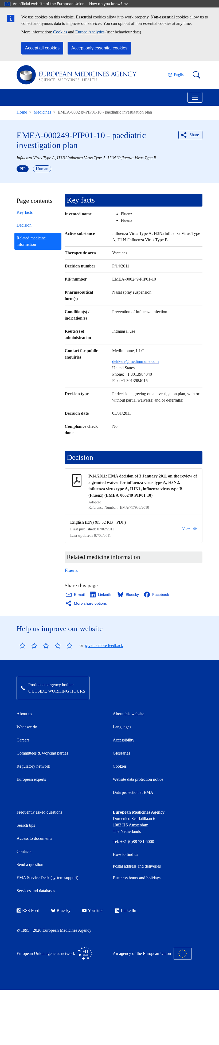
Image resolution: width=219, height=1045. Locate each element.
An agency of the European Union (142, 953)
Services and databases (36, 890)
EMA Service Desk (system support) (47, 877)
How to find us (125, 854)
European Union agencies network (46, 953)
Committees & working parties (42, 753)
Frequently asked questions (39, 812)
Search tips (26, 825)
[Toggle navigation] (194, 97)
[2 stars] (28, 645)
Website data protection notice (138, 779)
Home (22, 112)
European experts (31, 779)
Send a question (30, 864)
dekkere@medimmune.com (135, 361)
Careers (23, 740)
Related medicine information (31, 241)
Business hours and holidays (137, 878)
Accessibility (123, 740)
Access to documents (34, 838)
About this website (128, 714)
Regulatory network (33, 766)
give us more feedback (104, 645)
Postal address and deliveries (137, 866)
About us (24, 714)
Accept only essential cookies (99, 48)
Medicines (42, 112)
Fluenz (71, 570)
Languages (122, 727)
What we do (27, 727)
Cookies (60, 32)
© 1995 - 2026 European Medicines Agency (54, 930)
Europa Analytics (89, 32)
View (186, 529)
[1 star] (22, 645)
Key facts (25, 212)
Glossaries (121, 753)
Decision (24, 225)
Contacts (24, 851)
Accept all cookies (42, 48)
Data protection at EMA (133, 792)
